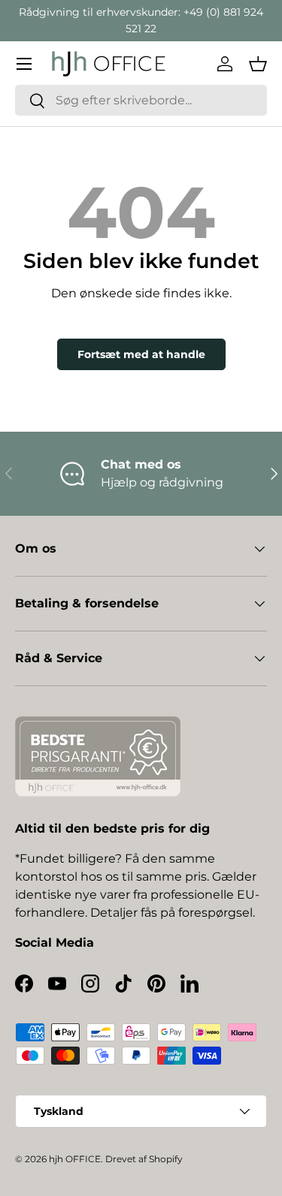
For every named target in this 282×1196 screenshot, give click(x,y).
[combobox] (141, 100)
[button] (257, 63)
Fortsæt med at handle (141, 354)
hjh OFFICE (75, 1158)
